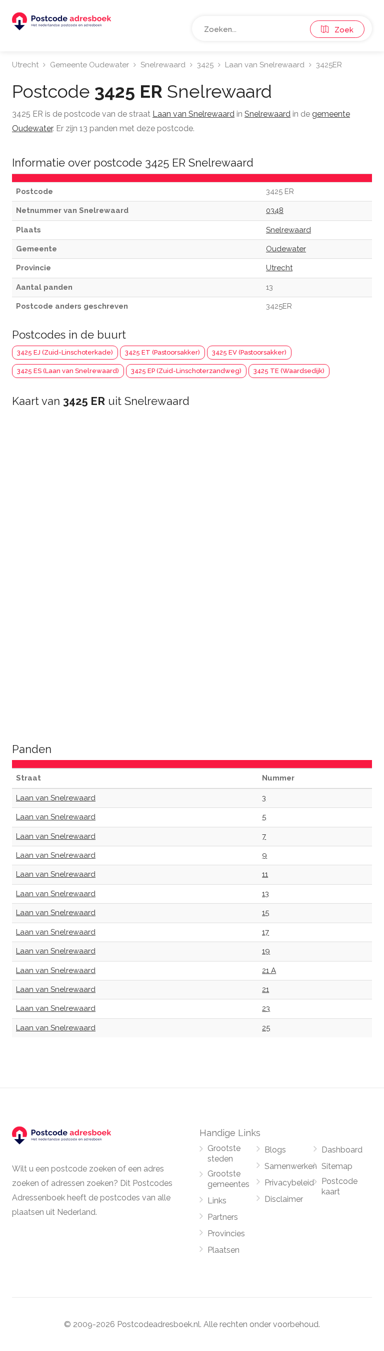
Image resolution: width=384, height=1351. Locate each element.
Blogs (275, 1150)
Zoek (341, 29)
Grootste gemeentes (229, 1179)
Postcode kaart (340, 1186)
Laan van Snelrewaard (264, 64)
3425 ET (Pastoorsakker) (162, 352)
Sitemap (337, 1166)
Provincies (226, 1233)
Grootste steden (224, 1153)
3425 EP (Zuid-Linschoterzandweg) (186, 371)
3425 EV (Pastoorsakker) (249, 352)
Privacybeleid (289, 1182)
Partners (223, 1217)
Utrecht (25, 64)
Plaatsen (224, 1250)
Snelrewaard (163, 64)
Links (217, 1200)
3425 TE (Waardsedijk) (289, 371)
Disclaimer (283, 1199)
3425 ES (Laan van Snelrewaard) (68, 371)
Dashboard (342, 1150)
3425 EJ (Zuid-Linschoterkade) (65, 352)
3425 (205, 64)
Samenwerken (290, 1166)
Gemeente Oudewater (89, 64)
